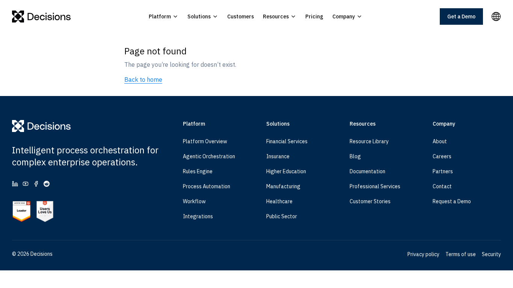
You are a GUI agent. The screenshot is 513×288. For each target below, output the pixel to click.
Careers (442, 156)
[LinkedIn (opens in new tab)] (15, 184)
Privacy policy (423, 254)
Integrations (198, 216)
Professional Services (375, 186)
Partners (443, 171)
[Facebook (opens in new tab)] (36, 184)
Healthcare (279, 201)
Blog (355, 156)
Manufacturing (283, 186)
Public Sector (281, 216)
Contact (442, 186)
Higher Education (286, 171)
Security (491, 254)
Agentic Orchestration (209, 156)
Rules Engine (198, 171)
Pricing (314, 16)
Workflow (194, 201)
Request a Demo (452, 201)
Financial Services (287, 141)
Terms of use (460, 254)
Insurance (278, 156)
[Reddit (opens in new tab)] (47, 184)
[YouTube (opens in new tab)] (26, 184)
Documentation (367, 171)
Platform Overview (205, 141)
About (440, 141)
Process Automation (206, 186)
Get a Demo (461, 16)
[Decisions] (41, 16)
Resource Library (369, 141)
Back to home (143, 79)
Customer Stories (370, 201)
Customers (240, 16)
